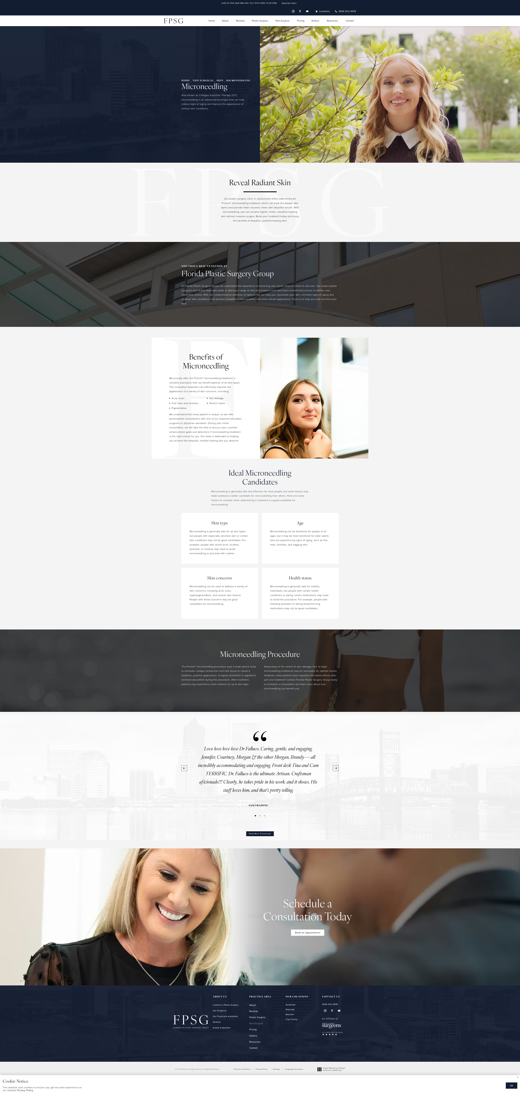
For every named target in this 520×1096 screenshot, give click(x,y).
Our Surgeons (220, 1010)
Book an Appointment (307, 932)
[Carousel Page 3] (264, 815)
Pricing (301, 20)
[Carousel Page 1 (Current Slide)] (255, 815)
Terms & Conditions (242, 1069)
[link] (345, 11)
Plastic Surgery (260, 20)
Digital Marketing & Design (334, 1069)
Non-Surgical (282, 20)
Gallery (315, 20)
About (225, 20)
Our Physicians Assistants (225, 1016)
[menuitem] (293, 11)
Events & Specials (221, 1027)
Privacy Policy (262, 1069)
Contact (350, 20)
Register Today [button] (289, 3)
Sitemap (276, 1069)
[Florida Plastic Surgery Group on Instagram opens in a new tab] (293, 11)
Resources (332, 20)
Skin (220, 81)
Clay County (292, 1019)
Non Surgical (203, 81)
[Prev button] (184, 768)
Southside (290, 1004)
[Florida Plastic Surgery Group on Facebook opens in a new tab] (300, 11)
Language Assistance (294, 1069)
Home (212, 20)
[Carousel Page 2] (260, 815)
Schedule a (307, 911)
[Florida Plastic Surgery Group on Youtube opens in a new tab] (307, 11)
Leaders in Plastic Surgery (225, 1004)
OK (511, 1085)
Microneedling (238, 81)
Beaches (290, 1014)
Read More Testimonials (260, 833)
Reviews (240, 20)
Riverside (290, 1009)
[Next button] (336, 768)
